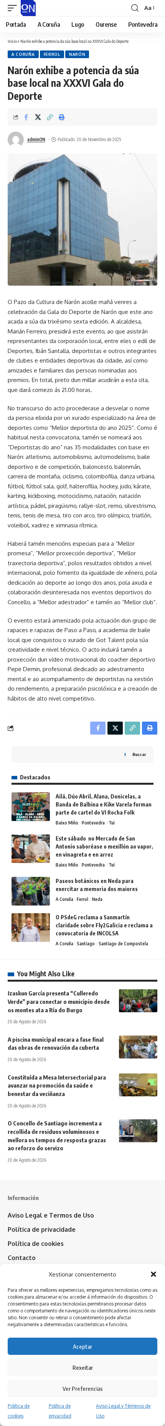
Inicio (12, 41)
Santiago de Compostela (123, 943)
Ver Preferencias (83, 1388)
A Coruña (23, 54)
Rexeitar (83, 1367)
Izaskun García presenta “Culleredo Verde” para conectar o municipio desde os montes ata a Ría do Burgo (59, 1001)
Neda (97, 899)
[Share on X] (38, 117)
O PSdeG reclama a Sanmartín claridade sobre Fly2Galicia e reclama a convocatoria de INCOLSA (104, 925)
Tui (112, 823)
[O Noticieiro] (28, 8)
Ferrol (52, 54)
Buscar (139, 754)
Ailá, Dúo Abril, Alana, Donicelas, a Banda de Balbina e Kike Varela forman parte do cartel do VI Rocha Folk (104, 804)
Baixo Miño (67, 823)
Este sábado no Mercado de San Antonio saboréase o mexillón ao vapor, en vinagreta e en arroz (104, 846)
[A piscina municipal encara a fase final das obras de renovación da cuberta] (138, 1047)
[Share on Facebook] (26, 117)
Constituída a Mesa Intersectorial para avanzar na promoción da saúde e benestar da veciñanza (57, 1086)
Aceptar (82, 1346)
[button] (153, 1274)
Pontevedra (93, 823)
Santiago (86, 943)
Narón (77, 54)
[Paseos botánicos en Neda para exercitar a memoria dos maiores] (31, 891)
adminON (36, 139)
